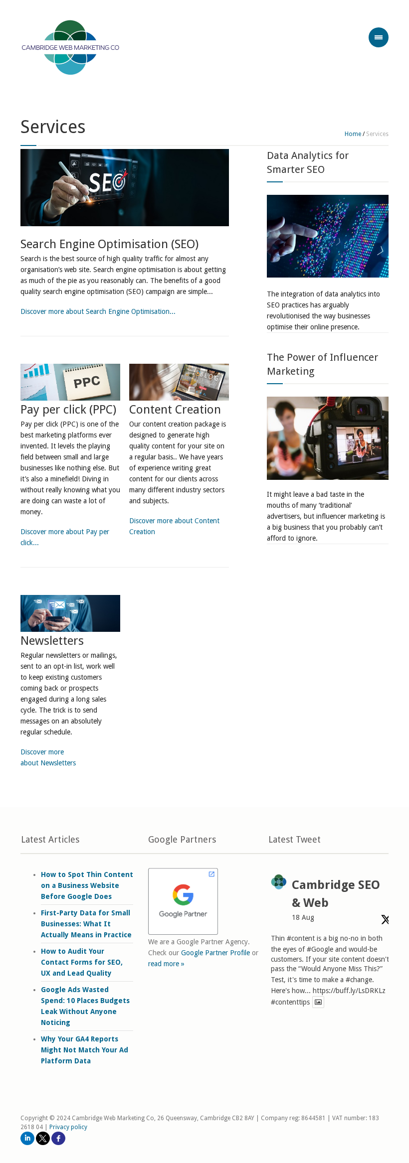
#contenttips (290, 1002)
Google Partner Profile (215, 953)
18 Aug (303, 917)
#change (359, 980)
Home (353, 134)
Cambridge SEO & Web (336, 894)
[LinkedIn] (27, 1138)
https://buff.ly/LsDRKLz (349, 991)
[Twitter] (43, 1138)
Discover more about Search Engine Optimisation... (98, 311)
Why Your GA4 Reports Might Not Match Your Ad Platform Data (84, 1050)
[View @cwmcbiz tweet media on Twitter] (318, 1002)
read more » (166, 964)
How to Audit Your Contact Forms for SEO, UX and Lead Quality (82, 962)
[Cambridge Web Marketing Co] (70, 48)
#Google (320, 949)
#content (301, 938)
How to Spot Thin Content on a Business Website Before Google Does (87, 885)
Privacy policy (68, 1127)
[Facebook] (58, 1138)
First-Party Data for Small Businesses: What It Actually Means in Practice (86, 924)
